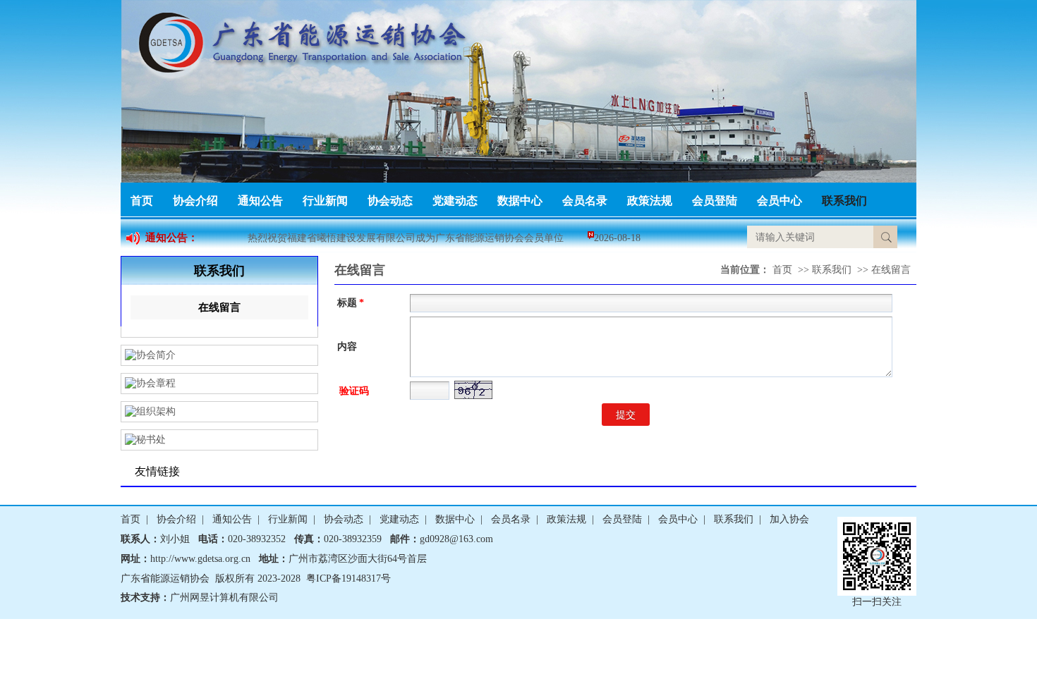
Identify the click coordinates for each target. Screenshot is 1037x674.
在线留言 (219, 307)
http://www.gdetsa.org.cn (200, 558)
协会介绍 (195, 201)
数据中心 (519, 201)
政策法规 (649, 201)
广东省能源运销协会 (165, 578)
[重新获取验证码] (473, 392)
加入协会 (789, 519)
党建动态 (455, 201)
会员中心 (779, 201)
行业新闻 (325, 201)
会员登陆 (714, 201)
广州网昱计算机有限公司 (224, 597)
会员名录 (584, 201)
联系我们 (844, 201)
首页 (142, 201)
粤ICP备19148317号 (348, 578)
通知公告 (260, 201)
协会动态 (390, 201)
